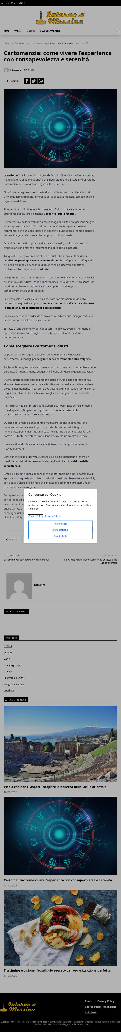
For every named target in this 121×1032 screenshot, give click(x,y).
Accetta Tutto (60, 536)
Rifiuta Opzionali (60, 529)
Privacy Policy (52, 516)
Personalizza (60, 523)
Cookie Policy (35, 516)
